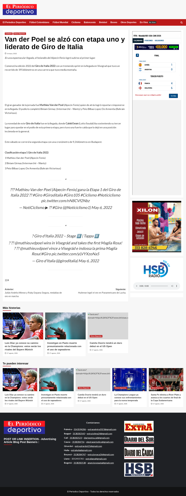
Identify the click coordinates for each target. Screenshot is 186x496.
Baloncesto (90, 22)
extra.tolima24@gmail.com (99, 433)
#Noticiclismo (108, 195)
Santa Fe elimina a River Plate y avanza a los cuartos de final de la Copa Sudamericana (166, 398)
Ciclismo (75, 22)
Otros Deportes (128, 22)
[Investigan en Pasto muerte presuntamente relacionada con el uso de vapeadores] (65, 326)
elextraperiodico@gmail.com (99, 442)
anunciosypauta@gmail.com (101, 462)
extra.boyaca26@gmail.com (101, 454)
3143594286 (80, 429)
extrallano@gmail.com (96, 458)
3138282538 (80, 462)
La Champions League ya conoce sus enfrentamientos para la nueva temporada (127, 398)
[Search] (181, 22)
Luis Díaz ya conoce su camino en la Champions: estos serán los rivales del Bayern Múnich (23, 346)
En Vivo (148, 22)
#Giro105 (71, 195)
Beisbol (103, 22)
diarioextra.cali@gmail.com (96, 437)
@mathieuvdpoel (28, 242)
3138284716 (78, 442)
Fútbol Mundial (60, 22)
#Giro (37, 195)
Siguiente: (102, 291)
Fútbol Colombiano (39, 22)
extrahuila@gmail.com (81, 450)
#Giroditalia (53, 195)
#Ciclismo (88, 195)
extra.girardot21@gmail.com (88, 446)
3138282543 (79, 433)
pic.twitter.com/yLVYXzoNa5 (75, 253)
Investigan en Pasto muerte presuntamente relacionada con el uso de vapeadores (64, 346)
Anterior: (33, 292)
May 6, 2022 (101, 207)
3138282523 (76, 437)
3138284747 (80, 454)
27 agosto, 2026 (12, 353)
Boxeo (113, 22)
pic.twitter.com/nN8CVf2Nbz (65, 200)
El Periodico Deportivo (14, 22)
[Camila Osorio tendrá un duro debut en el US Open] (108, 326)
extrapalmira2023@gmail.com (102, 429)
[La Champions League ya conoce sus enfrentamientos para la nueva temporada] (129, 379)
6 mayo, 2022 (12, 53)
